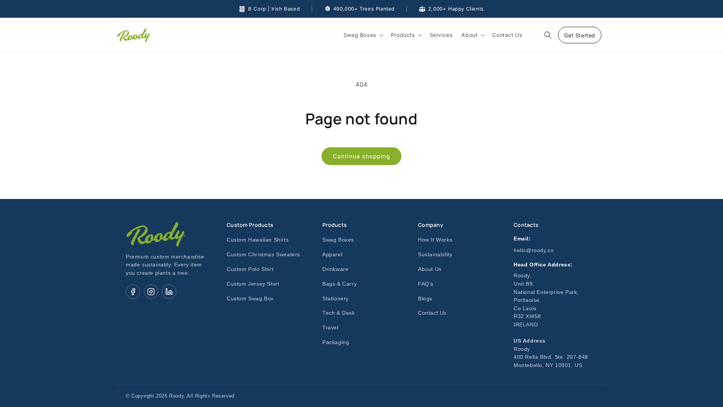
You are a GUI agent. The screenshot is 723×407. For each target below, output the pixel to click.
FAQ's (425, 284)
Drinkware (335, 269)
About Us (430, 269)
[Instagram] (151, 292)
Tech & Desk (338, 313)
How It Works (435, 240)
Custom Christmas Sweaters (263, 254)
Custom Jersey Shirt (253, 284)
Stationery (335, 298)
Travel (330, 327)
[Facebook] (133, 292)
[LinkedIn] (169, 292)
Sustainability (435, 254)
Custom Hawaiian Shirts (257, 240)
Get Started (579, 35)
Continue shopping (361, 156)
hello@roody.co (534, 250)
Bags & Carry (339, 284)
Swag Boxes (338, 240)
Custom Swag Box (250, 298)
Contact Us (432, 313)
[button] (362, 35)
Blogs (425, 298)
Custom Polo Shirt (250, 269)
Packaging (335, 342)
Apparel (332, 254)
